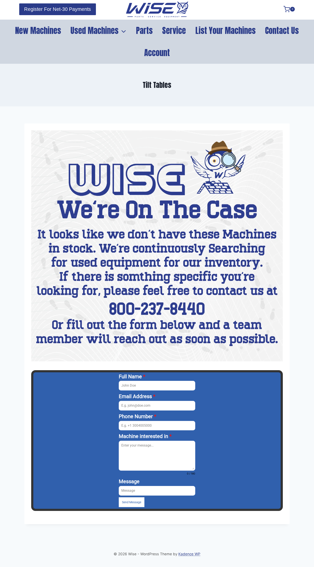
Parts (144, 30)
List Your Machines (225, 30)
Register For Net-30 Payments (57, 9)
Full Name (132, 377)
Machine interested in (145, 436)
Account (157, 53)
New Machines (38, 30)
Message (129, 481)
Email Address (137, 396)
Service (174, 30)
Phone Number (137, 416)
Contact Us (282, 30)
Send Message (131, 502)
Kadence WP (189, 554)
